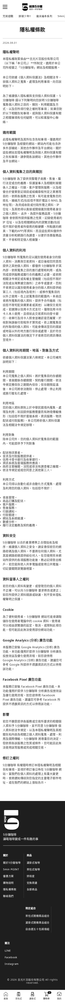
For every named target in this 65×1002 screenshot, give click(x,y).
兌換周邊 (32, 882)
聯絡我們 (8, 896)
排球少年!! (25, 16)
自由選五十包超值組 (37, 929)
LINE (8, 950)
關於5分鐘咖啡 (12, 862)
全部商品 (32, 889)
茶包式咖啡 (33, 869)
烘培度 (31, 876)
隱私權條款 (9, 889)
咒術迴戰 (8, 16)
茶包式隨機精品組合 (37, 915)
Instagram (12, 964)
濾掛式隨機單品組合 (37, 922)
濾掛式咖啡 (33, 862)
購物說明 (8, 882)
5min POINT (11, 869)
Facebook (11, 957)
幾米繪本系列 (44, 16)
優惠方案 (8, 876)
